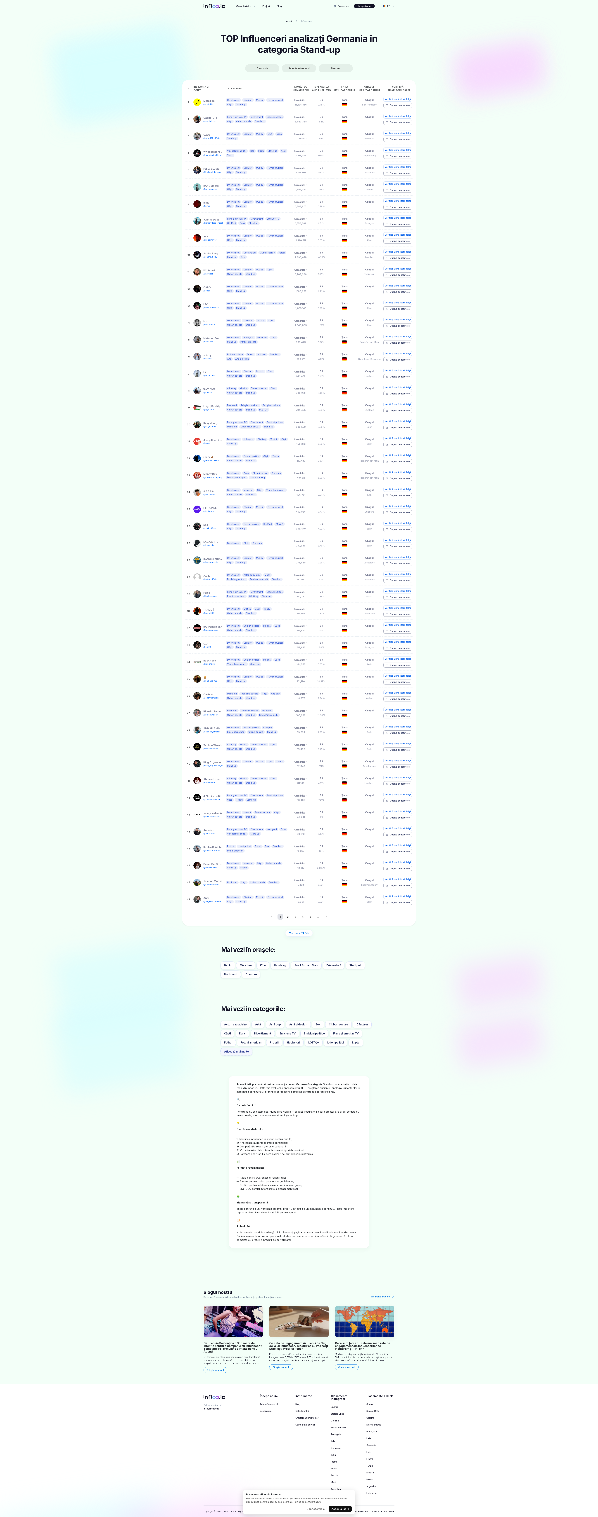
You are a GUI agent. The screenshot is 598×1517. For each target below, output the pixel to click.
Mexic (334, 1482)
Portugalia (336, 1434)
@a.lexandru (209, 782)
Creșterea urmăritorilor (306, 1418)
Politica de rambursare (383, 1511)
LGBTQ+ (313, 1042)
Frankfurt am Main (306, 965)
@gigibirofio (209, 409)
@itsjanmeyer (209, 240)
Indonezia (371, 1493)
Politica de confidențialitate (308, 1502)
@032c (206, 443)
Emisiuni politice (314, 1033)
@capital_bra (209, 121)
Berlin (227, 965)
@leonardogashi (211, 308)
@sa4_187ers (209, 528)
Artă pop (275, 1024)
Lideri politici (335, 1042)
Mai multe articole (380, 1296)
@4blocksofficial (211, 799)
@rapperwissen (210, 630)
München (246, 965)
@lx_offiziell (209, 375)
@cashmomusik (210, 698)
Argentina (336, 1489)
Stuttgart (355, 965)
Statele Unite (337, 1414)
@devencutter (210, 867)
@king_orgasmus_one (213, 765)
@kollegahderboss (212, 172)
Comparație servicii (305, 1425)
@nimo (206, 206)
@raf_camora (210, 189)
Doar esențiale (316, 1508)
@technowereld (210, 749)
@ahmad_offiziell (211, 732)
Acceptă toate (340, 1508)
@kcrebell (208, 274)
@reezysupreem (211, 460)
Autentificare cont (269, 1404)
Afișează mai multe (236, 1051)
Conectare (343, 6)
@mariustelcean (211, 884)
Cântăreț (362, 1024)
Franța (334, 1462)
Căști (227, 1033)
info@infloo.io (211, 1408)
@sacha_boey (210, 257)
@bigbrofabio (210, 596)
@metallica (208, 104)
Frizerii (274, 1042)
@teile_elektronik (211, 816)
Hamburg (280, 965)
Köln (263, 965)
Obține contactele (400, 105)
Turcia (334, 1469)
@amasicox (209, 833)
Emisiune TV (288, 1033)
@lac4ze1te (209, 545)
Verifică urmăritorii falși (398, 99)
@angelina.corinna (212, 901)
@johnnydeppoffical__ (214, 223)
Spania (334, 1407)
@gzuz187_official (212, 138)
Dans (242, 1033)
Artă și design (298, 1024)
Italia (333, 1441)
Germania (336, 1448)
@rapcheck (209, 664)
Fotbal (228, 1042)
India (333, 1455)
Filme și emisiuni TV (346, 1033)
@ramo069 (208, 613)
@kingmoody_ (210, 426)
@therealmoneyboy (212, 477)
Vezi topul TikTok (299, 933)
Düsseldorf (333, 965)
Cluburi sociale (338, 1024)
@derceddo (209, 494)
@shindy (207, 358)
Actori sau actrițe (235, 1024)
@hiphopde (208, 511)
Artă (258, 1024)
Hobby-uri (293, 1042)
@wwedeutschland (212, 155)
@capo (206, 291)
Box (318, 1024)
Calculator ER (302, 1411)
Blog (279, 6)
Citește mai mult (215, 1370)
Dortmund (230, 974)
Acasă (289, 21)
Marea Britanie (338, 1427)
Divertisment (262, 1033)
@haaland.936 (210, 681)
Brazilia (334, 1475)
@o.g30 (207, 647)
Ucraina (335, 1421)
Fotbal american (251, 1042)
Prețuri (266, 6)
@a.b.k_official (210, 579)
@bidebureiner (210, 715)
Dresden (251, 974)
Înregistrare (364, 6)
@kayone (207, 392)
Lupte (356, 1042)
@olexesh (208, 341)
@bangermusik (210, 562)
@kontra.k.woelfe (211, 850)
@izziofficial (209, 325)
